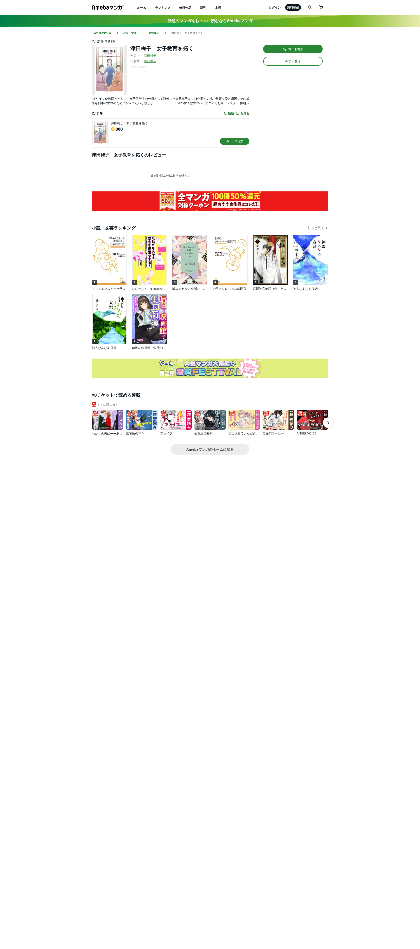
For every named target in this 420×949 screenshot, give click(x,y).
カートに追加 (234, 141)
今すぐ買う (293, 61)
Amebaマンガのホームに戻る (210, 449)
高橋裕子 (150, 55)
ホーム (141, 7)
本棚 (218, 7)
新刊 (203, 7)
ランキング (162, 7)
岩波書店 (150, 61)
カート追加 (295, 49)
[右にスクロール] (328, 422)
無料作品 (185, 7)
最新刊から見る (238, 113)
